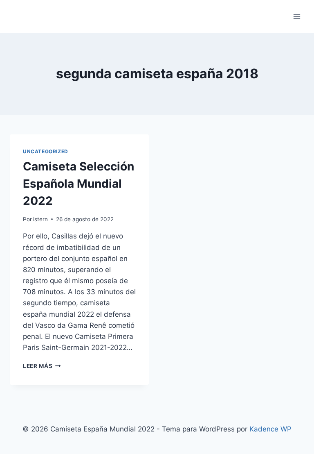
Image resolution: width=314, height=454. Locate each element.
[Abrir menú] (296, 16)
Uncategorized (45, 151)
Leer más (42, 366)
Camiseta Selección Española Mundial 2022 (78, 183)
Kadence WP (270, 429)
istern (40, 219)
